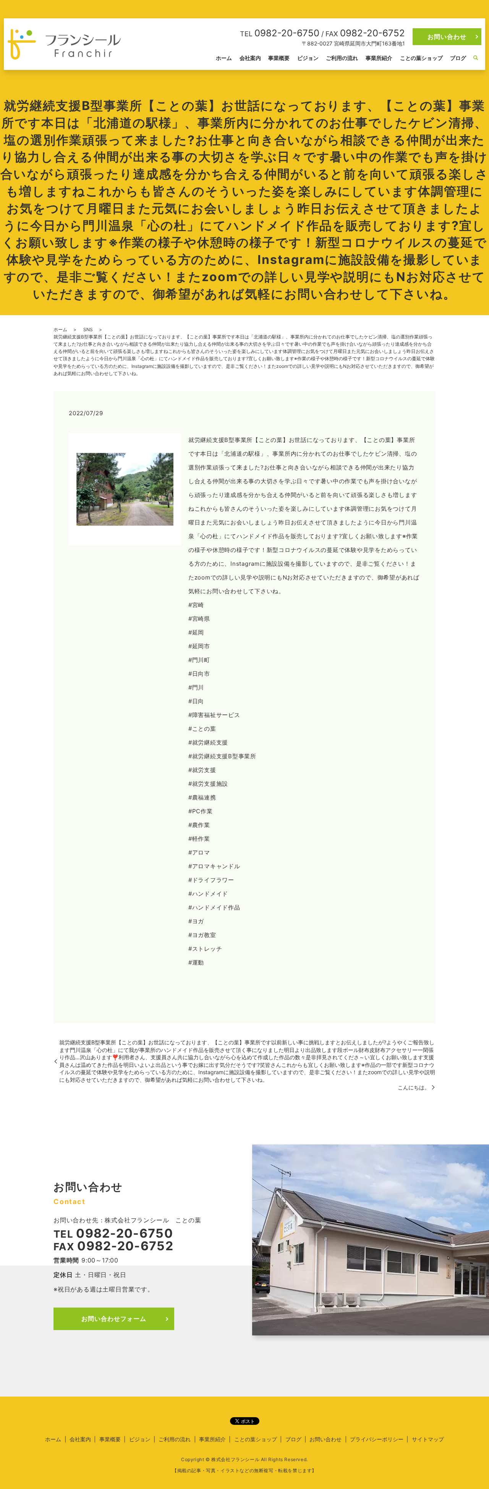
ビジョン (308, 58)
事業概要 (279, 58)
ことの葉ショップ (421, 58)
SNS (88, 329)
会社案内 (250, 58)
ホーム (224, 58)
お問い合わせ (446, 36)
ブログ (458, 58)
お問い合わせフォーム (113, 1318)
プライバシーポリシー (376, 1439)
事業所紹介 (379, 58)
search (475, 58)
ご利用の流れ (342, 58)
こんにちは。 (414, 1087)
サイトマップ (428, 1439)
